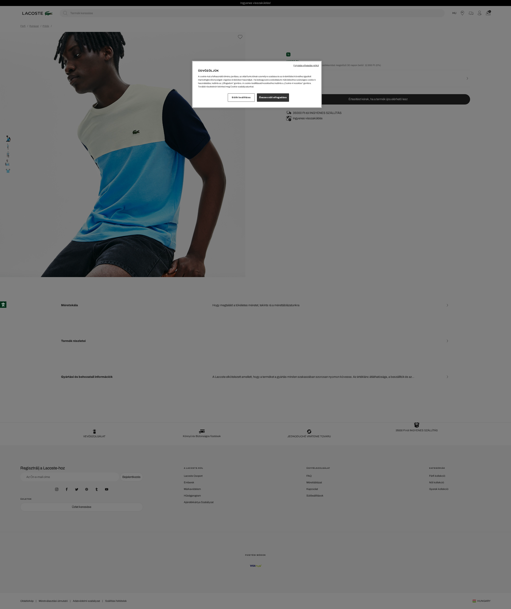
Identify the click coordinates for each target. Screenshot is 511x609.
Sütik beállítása (241, 97)
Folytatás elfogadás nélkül (306, 65)
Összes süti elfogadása (273, 97)
